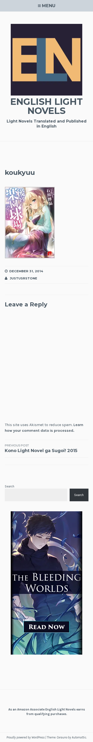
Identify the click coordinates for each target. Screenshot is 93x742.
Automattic (79, 737)
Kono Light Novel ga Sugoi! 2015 (41, 448)
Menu (48, 5)
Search (9, 486)
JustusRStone (23, 278)
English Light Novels (46, 106)
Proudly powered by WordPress (25, 737)
